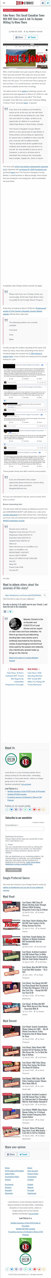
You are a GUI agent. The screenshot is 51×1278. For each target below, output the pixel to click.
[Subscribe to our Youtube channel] (34, 809)
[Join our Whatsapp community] (25, 809)
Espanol (8, 1187)
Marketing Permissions (14, 836)
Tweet (33, 37)
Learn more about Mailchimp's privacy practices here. (22, 863)
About (29, 1168)
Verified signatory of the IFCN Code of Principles (26, 791)
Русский (30, 1190)
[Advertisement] (25, 715)
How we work (32, 1171)
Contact (30, 1180)
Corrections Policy (12, 1177)
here (25, 103)
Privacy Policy (32, 1174)
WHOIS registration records (14, 521)
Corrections (32, 1177)
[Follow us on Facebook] (16, 809)
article (24, 91)
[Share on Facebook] (5, 611)
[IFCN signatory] (25, 1245)
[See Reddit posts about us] (39, 809)
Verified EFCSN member (17, 794)
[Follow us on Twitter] (30, 809)
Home (7, 1168)
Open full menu (4, 3)
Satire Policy (10, 1174)
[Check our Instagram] (21, 809)
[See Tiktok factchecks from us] (7, 809)
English (30, 1184)
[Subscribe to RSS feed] (44, 809)
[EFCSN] (25, 1259)
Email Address (11, 825)
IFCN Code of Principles (14, 1171)
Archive (8, 1180)
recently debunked (10, 515)
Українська (31, 1193)
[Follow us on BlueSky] (11, 809)
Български (9, 1184)
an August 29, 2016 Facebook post (33, 169)
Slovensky (9, 1193)
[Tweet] (48, 3)
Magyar (30, 1187)
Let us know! (26, 784)
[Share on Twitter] (10, 611)
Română (8, 1190)
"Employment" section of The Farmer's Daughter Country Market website (24, 311)
